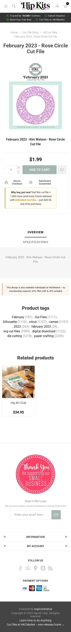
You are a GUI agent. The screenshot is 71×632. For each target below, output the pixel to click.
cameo (53, 322)
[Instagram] (43, 568)
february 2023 (41, 326)
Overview (36, 232)
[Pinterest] (35, 568)
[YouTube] (28, 568)
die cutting (14, 336)
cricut (33, 322)
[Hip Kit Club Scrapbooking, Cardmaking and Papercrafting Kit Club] (18, 382)
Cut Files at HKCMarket (52, 19)
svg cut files (11, 331)
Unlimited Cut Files (25, 199)
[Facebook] (20, 568)
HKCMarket (54, 287)
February (18, 317)
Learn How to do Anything (35, 620)
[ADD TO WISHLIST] (62, 169)
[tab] (35, 232)
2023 (17, 326)
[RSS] (50, 568)
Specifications (35, 242)
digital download (43, 331)
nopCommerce (43, 609)
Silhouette (10, 322)
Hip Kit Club (18, 403)
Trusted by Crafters (25, 16)
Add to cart (39, 169)
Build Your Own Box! (21, 19)
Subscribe (56, 514)
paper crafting (44, 336)
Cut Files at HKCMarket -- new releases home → (35, 624)
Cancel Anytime (56, 16)
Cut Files (41, 317)
